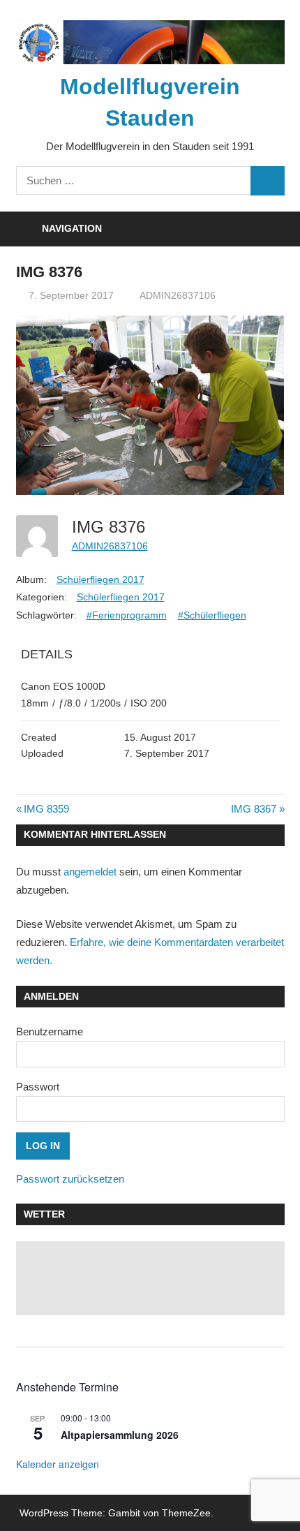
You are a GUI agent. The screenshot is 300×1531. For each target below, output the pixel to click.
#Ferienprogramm (127, 615)
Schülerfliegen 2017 (100, 579)
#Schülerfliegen (212, 615)
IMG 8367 (253, 809)
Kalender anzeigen (57, 1464)
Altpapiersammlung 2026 (120, 1435)
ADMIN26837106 (178, 295)
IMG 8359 (46, 809)
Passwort (37, 1087)
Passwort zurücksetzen (70, 1179)
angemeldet (90, 872)
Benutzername (49, 1031)
